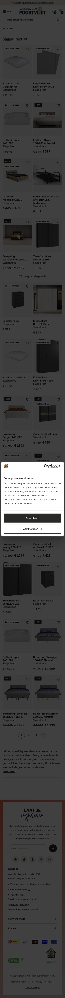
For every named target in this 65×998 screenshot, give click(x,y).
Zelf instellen (30, 528)
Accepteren (32, 517)
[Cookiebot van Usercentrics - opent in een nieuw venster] (46, 466)
